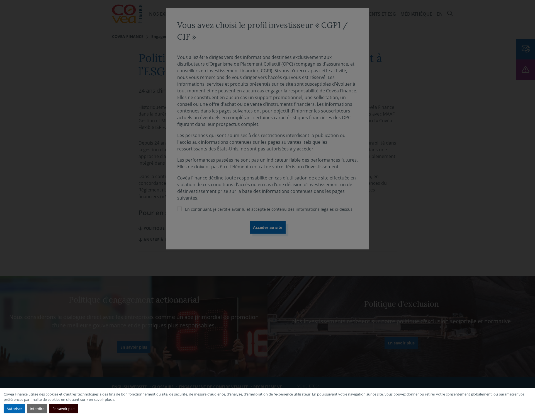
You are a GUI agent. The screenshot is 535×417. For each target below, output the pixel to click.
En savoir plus (63, 408)
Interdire (37, 408)
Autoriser (14, 408)
